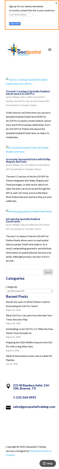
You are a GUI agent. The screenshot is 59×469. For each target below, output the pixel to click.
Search (48, 272)
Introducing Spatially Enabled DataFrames (23, 220)
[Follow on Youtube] (35, 416)
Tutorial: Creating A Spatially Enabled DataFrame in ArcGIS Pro (28, 92)
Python (33, 105)
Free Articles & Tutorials (17, 105)
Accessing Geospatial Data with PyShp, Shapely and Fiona (28, 160)
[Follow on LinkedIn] (29, 416)
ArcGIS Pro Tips (22, 101)
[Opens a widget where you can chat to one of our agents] (47, 463)
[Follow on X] (23, 416)
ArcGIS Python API (40, 101)
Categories (11, 286)
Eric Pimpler (14, 97)
